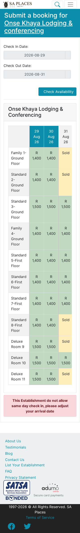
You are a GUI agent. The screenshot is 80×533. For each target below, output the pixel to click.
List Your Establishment (25, 465)
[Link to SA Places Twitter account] (27, 527)
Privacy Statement (20, 477)
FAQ (8, 471)
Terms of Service (40, 517)
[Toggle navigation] (70, 4)
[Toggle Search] (57, 4)
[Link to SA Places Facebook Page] (11, 527)
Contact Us (14, 459)
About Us (13, 441)
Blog (9, 453)
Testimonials (15, 447)
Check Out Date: (17, 65)
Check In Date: (16, 46)
